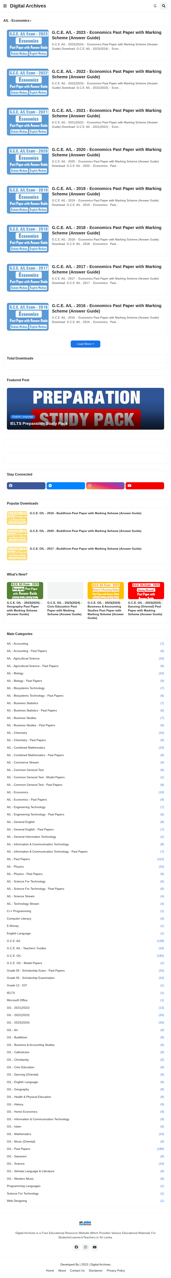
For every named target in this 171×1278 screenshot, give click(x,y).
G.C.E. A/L (85, 941)
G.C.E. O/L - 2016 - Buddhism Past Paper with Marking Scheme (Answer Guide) (85, 513)
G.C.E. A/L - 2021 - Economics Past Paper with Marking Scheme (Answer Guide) (106, 113)
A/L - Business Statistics (85, 703)
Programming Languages (85, 1186)
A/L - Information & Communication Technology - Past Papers (85, 851)
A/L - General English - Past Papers (85, 829)
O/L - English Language (85, 1082)
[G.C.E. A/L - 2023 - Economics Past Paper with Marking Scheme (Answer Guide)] (28, 43)
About (62, 1270)
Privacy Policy (116, 1270)
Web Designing (85, 1200)
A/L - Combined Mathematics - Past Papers (85, 755)
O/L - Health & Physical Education (85, 1096)
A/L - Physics (85, 866)
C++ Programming (85, 911)
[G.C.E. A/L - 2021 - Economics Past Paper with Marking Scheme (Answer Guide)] (28, 121)
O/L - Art (85, 1030)
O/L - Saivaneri (85, 1156)
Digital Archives (28, 6)
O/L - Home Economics (85, 1111)
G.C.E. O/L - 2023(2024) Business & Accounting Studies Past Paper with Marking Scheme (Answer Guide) (106, 610)
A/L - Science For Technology (85, 881)
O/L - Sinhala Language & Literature (85, 1171)
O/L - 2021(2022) (85, 1007)
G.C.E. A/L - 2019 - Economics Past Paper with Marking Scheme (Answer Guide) (106, 191)
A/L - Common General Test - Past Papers (85, 784)
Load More (84, 343)
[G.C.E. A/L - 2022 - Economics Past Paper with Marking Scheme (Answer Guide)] (28, 82)
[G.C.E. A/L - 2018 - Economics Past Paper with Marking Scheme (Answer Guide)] (28, 239)
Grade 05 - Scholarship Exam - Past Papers (85, 970)
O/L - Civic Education (85, 1067)
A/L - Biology (85, 673)
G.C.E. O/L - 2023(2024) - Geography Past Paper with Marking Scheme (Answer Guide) (24, 608)
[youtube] (145, 485)
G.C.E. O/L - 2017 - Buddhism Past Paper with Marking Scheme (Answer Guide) (85, 548)
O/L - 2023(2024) (85, 1022)
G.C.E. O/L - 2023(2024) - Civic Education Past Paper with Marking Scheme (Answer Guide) (64, 608)
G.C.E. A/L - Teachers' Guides (85, 948)
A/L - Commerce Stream (85, 762)
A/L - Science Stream (85, 896)
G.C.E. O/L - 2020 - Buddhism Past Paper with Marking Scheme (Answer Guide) (85, 531)
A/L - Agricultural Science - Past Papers (85, 666)
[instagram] (105, 485)
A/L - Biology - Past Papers (85, 680)
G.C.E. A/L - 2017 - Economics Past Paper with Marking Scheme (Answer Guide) (106, 269)
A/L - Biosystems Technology (85, 688)
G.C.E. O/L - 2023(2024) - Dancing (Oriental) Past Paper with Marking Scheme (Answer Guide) (145, 608)
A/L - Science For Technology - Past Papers (85, 888)
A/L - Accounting (85, 643)
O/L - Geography (85, 1089)
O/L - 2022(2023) (85, 1015)
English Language (85, 933)
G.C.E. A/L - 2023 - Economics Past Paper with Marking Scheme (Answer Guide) (106, 35)
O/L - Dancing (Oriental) (85, 1074)
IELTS (85, 993)
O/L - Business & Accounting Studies (85, 1044)
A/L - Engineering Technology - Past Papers (85, 814)
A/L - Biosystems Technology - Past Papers (85, 695)
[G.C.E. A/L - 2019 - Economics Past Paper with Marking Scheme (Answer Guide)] (28, 200)
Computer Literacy (85, 918)
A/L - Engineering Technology (85, 807)
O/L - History (85, 1104)
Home (50, 1270)
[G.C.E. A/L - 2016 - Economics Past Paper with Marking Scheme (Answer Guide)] (28, 317)
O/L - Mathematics (85, 1134)
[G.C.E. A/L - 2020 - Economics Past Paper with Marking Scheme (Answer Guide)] (28, 161)
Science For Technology (85, 1193)
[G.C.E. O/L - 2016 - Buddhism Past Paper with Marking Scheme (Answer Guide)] (17, 518)
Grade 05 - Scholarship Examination (85, 977)
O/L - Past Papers (85, 1148)
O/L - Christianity (85, 1059)
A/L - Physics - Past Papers (85, 874)
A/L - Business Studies (85, 718)
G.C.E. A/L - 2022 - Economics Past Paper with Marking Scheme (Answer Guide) (106, 74)
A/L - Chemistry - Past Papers (85, 740)
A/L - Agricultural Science (85, 658)
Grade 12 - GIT (85, 985)
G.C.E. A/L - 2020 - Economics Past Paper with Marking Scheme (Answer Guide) (106, 152)
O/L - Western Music (85, 1178)
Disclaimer (96, 1270)
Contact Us (77, 1270)
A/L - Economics (85, 792)
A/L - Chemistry (85, 732)
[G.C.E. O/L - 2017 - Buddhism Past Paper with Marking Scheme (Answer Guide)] (17, 553)
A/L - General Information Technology (85, 836)
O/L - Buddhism (85, 1037)
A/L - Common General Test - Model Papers (85, 777)
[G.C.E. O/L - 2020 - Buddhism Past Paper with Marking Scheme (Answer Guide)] (17, 536)
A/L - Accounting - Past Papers (85, 651)
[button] (5, 6)
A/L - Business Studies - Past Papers (85, 725)
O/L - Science (85, 1163)
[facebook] (26, 485)
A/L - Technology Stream (85, 903)
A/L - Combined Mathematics (85, 747)
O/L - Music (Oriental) (85, 1141)
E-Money (85, 925)
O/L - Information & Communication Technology (85, 1119)
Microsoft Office (85, 1000)
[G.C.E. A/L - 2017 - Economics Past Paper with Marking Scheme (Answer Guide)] (28, 278)
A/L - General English (85, 822)
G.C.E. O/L (85, 955)
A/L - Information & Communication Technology (85, 844)
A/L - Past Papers (85, 859)
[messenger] (66, 485)
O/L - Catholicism (85, 1052)
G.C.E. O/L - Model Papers (85, 963)
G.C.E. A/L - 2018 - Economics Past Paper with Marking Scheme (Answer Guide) (106, 230)
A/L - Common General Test (85, 770)
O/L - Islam (85, 1126)
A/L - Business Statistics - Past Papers (85, 710)
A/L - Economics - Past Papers (85, 799)
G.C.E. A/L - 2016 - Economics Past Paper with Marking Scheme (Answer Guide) (106, 308)
